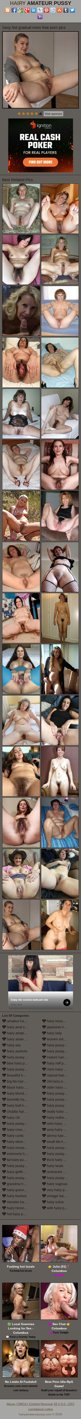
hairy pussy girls (19, 1178)
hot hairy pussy (18, 1214)
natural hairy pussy (61, 1075)
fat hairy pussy (17, 1160)
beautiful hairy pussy (22, 1075)
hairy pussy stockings (62, 1154)
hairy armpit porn (19, 1033)
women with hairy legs (62, 1039)
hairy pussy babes (20, 1057)
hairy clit (13, 1117)
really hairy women (61, 1111)
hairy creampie (18, 1129)
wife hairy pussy (58, 1208)
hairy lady (54, 1033)
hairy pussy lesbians (62, 1045)
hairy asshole (16, 1051)
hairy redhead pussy (62, 1117)
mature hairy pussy (61, 1057)
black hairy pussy (19, 1087)
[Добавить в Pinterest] (46, 10)
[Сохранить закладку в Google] (20, 10)
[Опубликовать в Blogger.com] (7, 10)
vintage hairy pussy (61, 1196)
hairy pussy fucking (21, 1166)
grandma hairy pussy (22, 1184)
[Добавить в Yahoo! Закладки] (40, 16)
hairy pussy (55, 1105)
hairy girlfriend (17, 1172)
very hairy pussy (59, 1190)
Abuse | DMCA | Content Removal (29, 1404)
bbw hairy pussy (19, 1063)
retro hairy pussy (59, 1123)
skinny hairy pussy (60, 1135)
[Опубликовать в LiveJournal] (40, 10)
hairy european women (22, 1148)
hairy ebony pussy (20, 1142)
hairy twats (54, 1166)
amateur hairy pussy (22, 1021)
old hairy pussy (58, 1081)
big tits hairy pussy (20, 1081)
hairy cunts (15, 1135)
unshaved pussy (59, 1172)
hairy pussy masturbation (62, 1051)
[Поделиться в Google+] (27, 10)
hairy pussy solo (59, 1148)
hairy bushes (16, 1196)
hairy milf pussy (58, 1063)
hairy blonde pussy (21, 1093)
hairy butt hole (17, 1105)
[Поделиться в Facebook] (14, 10)
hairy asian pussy (20, 1039)
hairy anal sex (17, 1027)
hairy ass (13, 1045)
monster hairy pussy (22, 1202)
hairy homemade (19, 1208)
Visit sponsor (53, 113)
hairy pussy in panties (62, 1099)
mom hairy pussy (59, 1069)
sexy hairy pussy (59, 1129)
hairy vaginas (56, 1184)
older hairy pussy (59, 1087)
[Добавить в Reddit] (53, 10)
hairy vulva (55, 1202)
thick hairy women (60, 1160)
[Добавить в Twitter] (72, 10)
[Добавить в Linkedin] (33, 10)
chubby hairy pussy (21, 1111)
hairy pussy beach (20, 1069)
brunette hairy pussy (22, 1099)
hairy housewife (58, 1021)
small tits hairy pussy (62, 1142)
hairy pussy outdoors (62, 1093)
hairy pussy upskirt (60, 1178)
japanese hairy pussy (62, 1027)
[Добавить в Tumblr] (65, 10)
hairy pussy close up (22, 1123)
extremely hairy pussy (22, 1154)
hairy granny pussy (21, 1190)
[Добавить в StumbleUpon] (59, 10)
